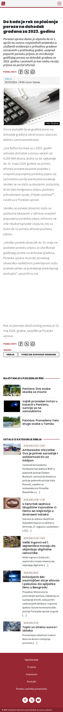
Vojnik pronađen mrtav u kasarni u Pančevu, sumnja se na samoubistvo (39, 406)
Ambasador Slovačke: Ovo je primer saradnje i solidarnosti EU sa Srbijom (40, 455)
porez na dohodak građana (38, 354)
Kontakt (31, 681)
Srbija (8, 78)
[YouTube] (38, 700)
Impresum (31, 674)
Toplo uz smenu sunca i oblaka (39, 629)
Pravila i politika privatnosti (31, 688)
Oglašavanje (31, 659)
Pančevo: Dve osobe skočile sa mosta (36, 390)
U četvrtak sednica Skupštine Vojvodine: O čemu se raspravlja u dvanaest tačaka (39, 509)
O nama (31, 667)
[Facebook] (25, 700)
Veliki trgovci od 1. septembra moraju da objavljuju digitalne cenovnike (38, 547)
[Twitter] (31, 700)
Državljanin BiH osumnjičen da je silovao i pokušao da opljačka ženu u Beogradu (41, 582)
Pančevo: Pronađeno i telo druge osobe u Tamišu (40, 422)
